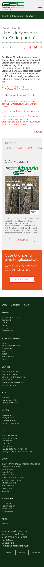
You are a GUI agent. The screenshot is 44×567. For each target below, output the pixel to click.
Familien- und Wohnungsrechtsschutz (13, 477)
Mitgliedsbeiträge (7, 511)
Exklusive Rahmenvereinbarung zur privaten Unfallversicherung (21, 464)
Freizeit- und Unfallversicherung (11, 480)
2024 (30, 147)
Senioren (5, 410)
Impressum (22, 552)
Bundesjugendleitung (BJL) (10, 371)
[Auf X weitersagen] (35, 47)
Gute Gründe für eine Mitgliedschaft (21, 257)
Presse (4, 519)
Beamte (4, 392)
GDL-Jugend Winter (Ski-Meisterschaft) (13, 382)
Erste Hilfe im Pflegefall (9, 420)
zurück (39, 131)
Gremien (4, 322)
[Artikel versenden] (41, 47)
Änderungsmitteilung (8, 506)
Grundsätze (5, 397)
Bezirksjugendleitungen (9, 374)
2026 (9, 147)
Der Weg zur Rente (7, 415)
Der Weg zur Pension (8, 417)
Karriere (4, 305)
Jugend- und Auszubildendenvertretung (14, 377)
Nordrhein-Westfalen (8, 356)
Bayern (4, 343)
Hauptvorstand (6, 320)
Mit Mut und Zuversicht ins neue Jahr (22, 111)
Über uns (5, 312)
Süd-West (4, 359)
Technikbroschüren (8, 485)
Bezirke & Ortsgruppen (11, 338)
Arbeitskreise (15, 305)
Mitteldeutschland (7, 348)
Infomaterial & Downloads (10, 438)
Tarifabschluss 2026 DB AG (9, 435)
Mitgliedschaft (7, 498)
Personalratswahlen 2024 (9, 400)
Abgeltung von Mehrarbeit (10, 403)
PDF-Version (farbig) (14, 86)
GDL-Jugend (6, 367)
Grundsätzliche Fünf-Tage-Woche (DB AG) (14, 449)
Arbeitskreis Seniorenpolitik (10, 423)
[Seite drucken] (25, 47)
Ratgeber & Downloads (9, 483)
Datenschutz (36, 552)
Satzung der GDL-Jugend (9, 385)
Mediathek (26, 305)
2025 (20, 147)
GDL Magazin (16, 161)
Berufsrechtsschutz (8, 474)
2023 (41, 147)
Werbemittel (6, 491)
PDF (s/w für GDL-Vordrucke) (18, 89)
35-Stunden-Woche (7, 441)
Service (5, 459)
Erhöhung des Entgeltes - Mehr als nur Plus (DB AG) (17, 451)
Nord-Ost (4, 354)
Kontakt (8, 552)
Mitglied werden (7, 503)
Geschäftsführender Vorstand (11, 317)
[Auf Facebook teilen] (30, 47)
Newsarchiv (5, 523)
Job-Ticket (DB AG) (7, 446)
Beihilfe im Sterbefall (8, 469)
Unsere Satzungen (7, 331)
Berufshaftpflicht (7, 472)
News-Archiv (5, 16)
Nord (3, 351)
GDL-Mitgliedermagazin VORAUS (11, 466)
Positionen (5, 325)
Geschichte (5, 328)
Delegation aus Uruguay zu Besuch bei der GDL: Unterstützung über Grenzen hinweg (21, 104)
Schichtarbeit (6, 443)
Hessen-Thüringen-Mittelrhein (11, 346)
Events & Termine (7, 379)
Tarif (4, 430)
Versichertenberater (8, 488)
